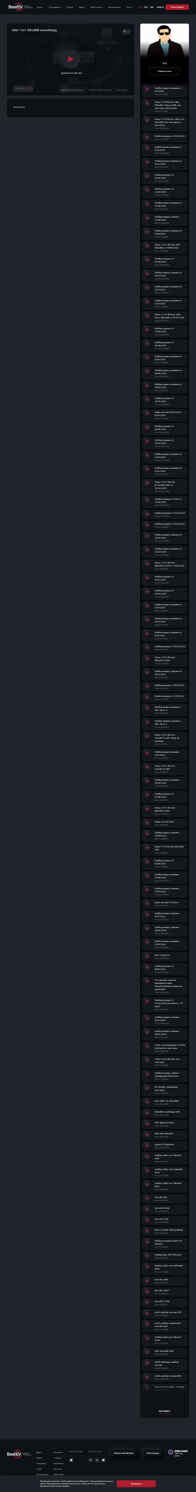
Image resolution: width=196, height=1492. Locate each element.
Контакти (58, 1452)
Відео (82, 7)
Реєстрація (177, 7)
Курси (40, 7)
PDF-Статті (59, 1474)
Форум (69, 7)
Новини (57, 1458)
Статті (39, 1469)
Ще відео (164, 1411)
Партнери (58, 1463)
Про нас (58, 1469)
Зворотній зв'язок (124, 1453)
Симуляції (41, 1463)
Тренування (54, 7)
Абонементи (114, 7)
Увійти (160, 7)
